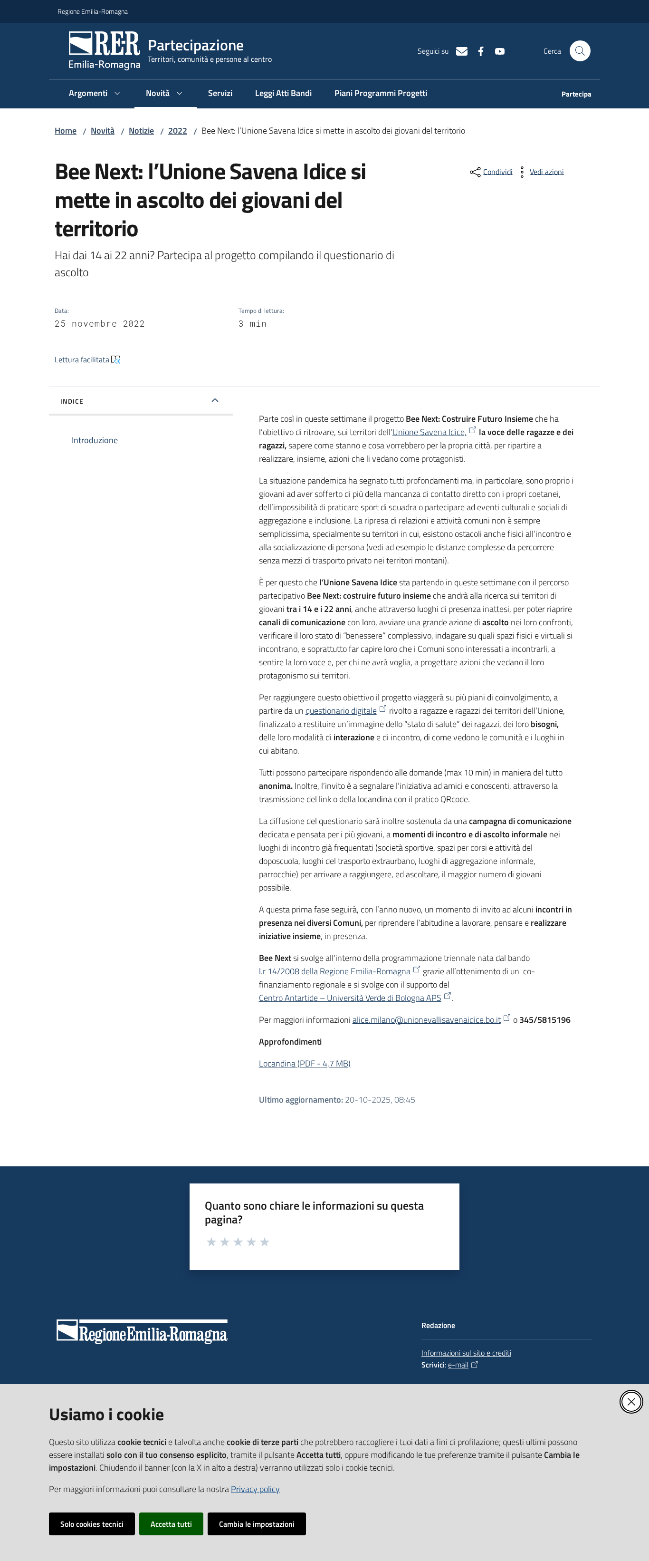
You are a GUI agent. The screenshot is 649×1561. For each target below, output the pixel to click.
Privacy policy (255, 1489)
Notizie (141, 130)
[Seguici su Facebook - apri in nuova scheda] (477, 50)
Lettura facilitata (82, 359)
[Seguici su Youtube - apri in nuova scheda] (496, 50)
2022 (177, 130)
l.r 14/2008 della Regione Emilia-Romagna (334, 971)
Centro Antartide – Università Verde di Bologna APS (350, 997)
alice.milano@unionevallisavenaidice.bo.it (427, 1019)
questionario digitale (341, 710)
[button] (580, 50)
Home (65, 130)
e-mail (458, 1364)
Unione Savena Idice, (429, 432)
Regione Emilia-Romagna (92, 11)
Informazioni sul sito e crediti (466, 1352)
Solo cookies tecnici (92, 1524)
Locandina (305, 1063)
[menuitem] (571, 94)
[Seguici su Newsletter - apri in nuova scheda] (458, 50)
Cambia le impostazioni (257, 1524)
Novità (103, 130)
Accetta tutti (171, 1524)
